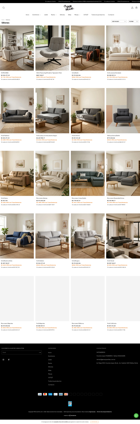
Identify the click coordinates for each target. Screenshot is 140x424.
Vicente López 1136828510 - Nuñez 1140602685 (111, 356)
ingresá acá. (92, 411)
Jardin (46, 15)
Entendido (94, 421)
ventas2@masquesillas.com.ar (106, 359)
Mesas (77, 15)
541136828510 (101, 352)
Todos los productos (98, 15)
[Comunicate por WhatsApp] (136, 415)
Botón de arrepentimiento (104, 411)
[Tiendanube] (70, 416)
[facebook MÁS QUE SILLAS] (9, 359)
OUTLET (86, 15)
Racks (53, 15)
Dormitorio (35, 15)
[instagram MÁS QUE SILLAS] (3, 359)
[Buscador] (4, 8)
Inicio (27, 15)
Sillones (62, 15)
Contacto (111, 15)
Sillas (69, 15)
